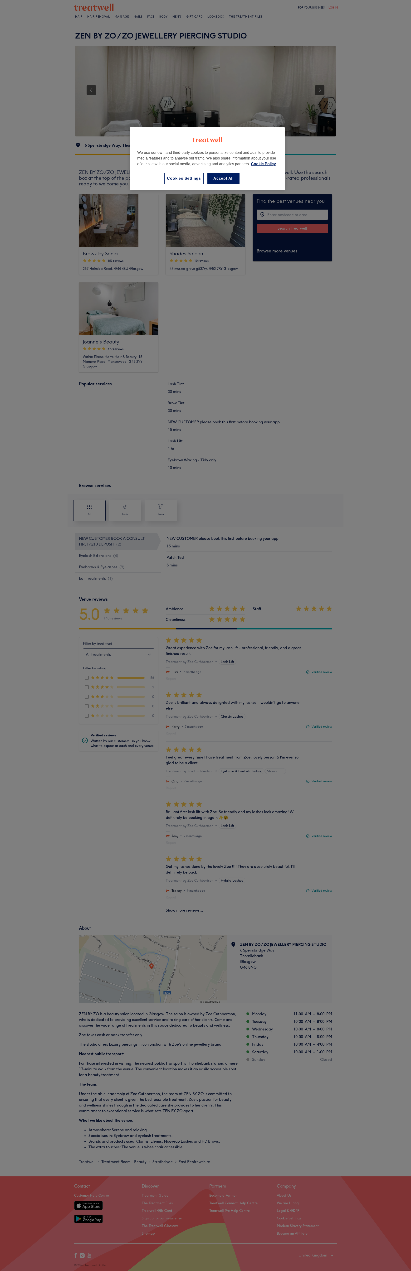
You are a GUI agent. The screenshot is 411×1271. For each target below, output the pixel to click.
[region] (207, 158)
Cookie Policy (263, 164)
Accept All (223, 178)
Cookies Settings (184, 178)
